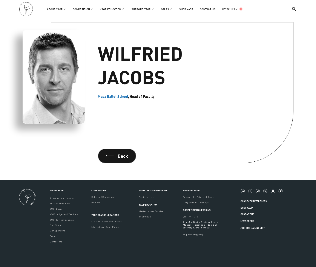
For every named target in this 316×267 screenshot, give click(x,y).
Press (53, 235)
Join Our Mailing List (253, 227)
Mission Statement (60, 203)
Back (123, 156)
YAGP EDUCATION (148, 204)
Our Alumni (56, 225)
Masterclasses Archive (151, 211)
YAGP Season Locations (105, 215)
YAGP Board (56, 208)
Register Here (146, 196)
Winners (95, 202)
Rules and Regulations (103, 196)
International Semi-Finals (104, 226)
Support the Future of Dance (198, 196)
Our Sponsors (57, 230)
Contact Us (56, 241)
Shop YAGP (247, 207)
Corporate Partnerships (196, 202)
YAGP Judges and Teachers (64, 214)
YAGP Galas (145, 216)
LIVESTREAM (229, 9)
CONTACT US (207, 9)
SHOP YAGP (186, 9)
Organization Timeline (62, 197)
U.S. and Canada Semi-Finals (106, 221)
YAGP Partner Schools (62, 219)
